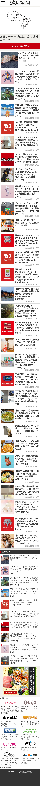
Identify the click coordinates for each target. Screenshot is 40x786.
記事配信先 (6, 767)
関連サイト (6, 698)
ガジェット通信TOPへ (20, 46)
